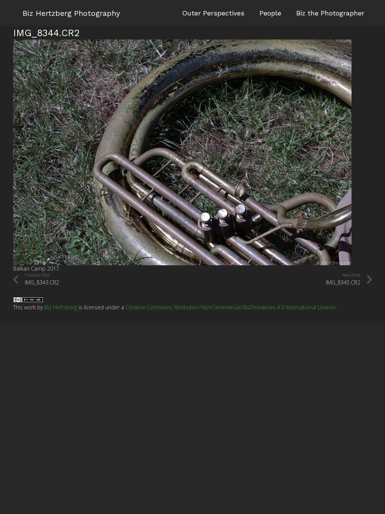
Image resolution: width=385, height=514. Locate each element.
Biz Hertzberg (60, 307)
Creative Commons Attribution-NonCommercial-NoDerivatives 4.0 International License (231, 307)
